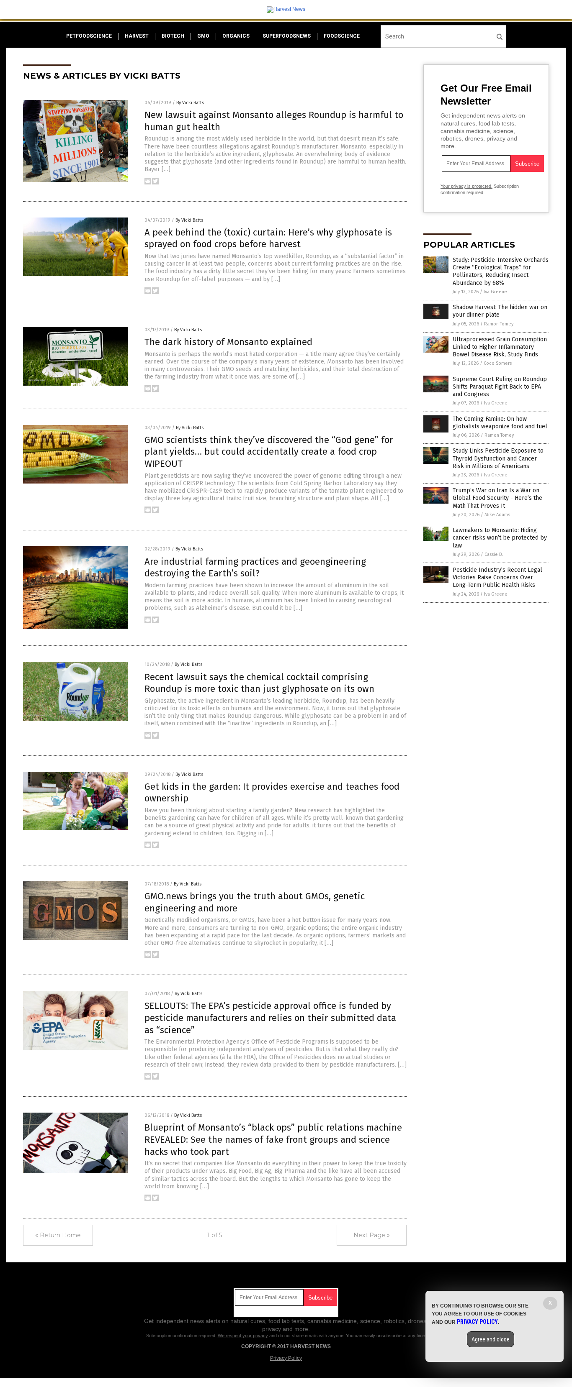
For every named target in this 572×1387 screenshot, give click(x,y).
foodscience (342, 36)
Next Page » (371, 1235)
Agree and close (491, 1339)
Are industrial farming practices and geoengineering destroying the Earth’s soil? (255, 567)
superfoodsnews (287, 36)
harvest (137, 36)
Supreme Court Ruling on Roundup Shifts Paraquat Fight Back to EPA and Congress (500, 387)
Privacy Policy (286, 1358)
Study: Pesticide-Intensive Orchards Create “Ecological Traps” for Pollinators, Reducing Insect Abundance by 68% (501, 271)
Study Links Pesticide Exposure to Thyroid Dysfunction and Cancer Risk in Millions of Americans (498, 458)
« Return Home (58, 1235)
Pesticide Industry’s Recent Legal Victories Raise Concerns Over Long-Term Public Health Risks (497, 577)
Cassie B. (493, 554)
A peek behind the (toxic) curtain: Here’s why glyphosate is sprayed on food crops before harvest (268, 238)
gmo (203, 36)
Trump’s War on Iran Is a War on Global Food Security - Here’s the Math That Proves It (497, 498)
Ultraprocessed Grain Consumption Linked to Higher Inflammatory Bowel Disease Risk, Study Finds (500, 347)
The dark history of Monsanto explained (228, 342)
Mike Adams (497, 514)
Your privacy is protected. (466, 186)
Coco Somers (498, 363)
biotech (173, 36)
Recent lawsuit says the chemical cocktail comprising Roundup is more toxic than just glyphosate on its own (259, 683)
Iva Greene (495, 291)
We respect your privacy (243, 1335)
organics (236, 36)
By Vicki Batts (190, 102)
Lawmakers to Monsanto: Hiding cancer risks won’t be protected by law (500, 538)
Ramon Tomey (498, 324)
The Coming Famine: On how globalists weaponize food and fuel (500, 422)
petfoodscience (89, 36)
